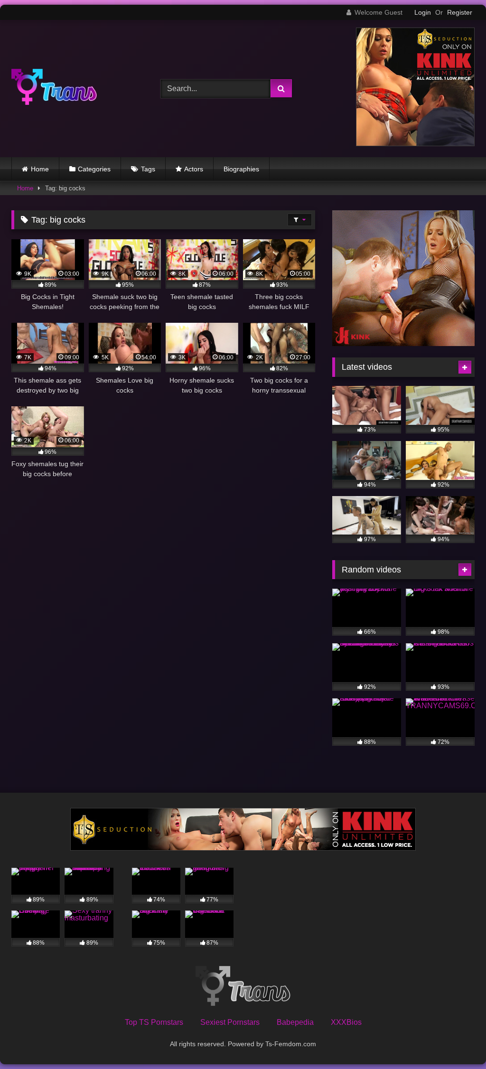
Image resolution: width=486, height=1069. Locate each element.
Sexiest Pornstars (230, 1022)
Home (40, 169)
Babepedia (295, 1022)
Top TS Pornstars (154, 1022)
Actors (193, 169)
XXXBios (346, 1022)
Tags (148, 169)
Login (422, 12)
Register (459, 12)
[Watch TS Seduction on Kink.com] (415, 144)
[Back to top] (456, 1040)
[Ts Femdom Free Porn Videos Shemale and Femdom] (75, 88)
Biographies (241, 169)
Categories (94, 169)
